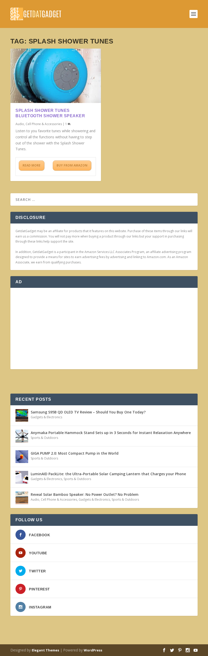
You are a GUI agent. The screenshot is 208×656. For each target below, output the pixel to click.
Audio (19, 124)
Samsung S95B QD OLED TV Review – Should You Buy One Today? (88, 412)
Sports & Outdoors (44, 438)
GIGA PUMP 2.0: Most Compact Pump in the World (74, 453)
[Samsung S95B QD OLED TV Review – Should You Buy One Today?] (21, 415)
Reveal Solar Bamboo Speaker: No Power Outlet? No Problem (84, 494)
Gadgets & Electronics (46, 417)
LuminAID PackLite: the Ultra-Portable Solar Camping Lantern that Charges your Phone (108, 473)
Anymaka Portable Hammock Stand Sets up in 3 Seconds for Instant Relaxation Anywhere (111, 432)
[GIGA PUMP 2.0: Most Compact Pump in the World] (21, 456)
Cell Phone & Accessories (44, 124)
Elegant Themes (45, 650)
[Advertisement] (104, 328)
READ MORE (32, 165)
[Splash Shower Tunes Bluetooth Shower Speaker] (55, 76)
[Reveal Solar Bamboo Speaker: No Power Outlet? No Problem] (21, 497)
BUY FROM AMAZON (72, 165)
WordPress (93, 650)
